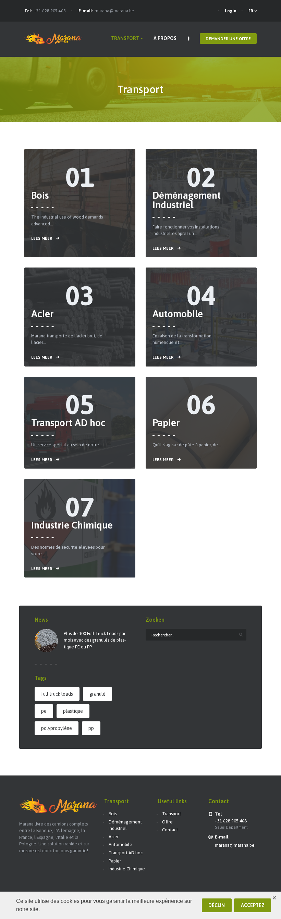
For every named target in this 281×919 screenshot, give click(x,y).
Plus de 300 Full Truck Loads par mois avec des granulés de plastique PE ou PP (95, 640)
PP (91, 728)
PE (44, 711)
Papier (166, 422)
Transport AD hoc (68, 422)
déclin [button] (216, 905)
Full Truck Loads (57, 694)
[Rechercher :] (196, 634)
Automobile (177, 314)
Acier (42, 314)
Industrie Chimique (72, 525)
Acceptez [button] (253, 905)
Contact (170, 829)
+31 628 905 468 (50, 11)
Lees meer (41, 238)
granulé (97, 694)
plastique (73, 711)
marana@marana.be (114, 11)
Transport (171, 813)
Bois (40, 195)
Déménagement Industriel (186, 200)
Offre (167, 821)
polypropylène (56, 728)
